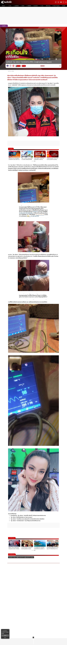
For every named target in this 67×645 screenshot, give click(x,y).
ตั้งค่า (5, 637)
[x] (58, 2)
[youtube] (61, 2)
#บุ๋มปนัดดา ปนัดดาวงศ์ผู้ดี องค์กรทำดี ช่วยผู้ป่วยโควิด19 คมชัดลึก (21, 557)
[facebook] (56, 2)
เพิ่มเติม (3, 633)
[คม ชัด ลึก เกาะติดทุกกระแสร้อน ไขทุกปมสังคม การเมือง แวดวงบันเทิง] (33, 2)
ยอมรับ (5, 635)
